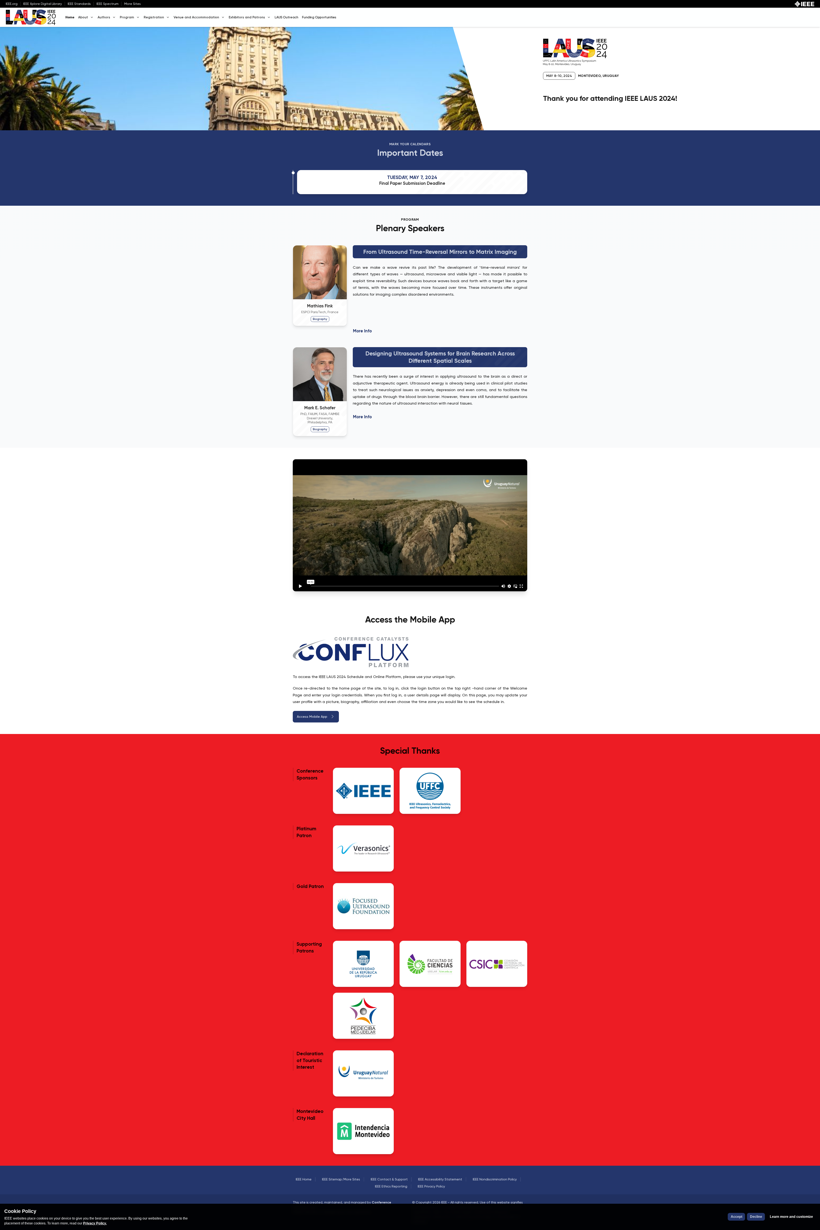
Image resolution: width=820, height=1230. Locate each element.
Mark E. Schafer (319, 407)
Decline (756, 1216)
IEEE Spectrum (108, 4)
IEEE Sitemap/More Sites (341, 1179)
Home (69, 17)
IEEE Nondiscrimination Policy (495, 1179)
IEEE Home (304, 1179)
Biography (320, 319)
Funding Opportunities (319, 17)
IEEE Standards (79, 4)
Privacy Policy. (95, 1223)
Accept (736, 1216)
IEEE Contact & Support (389, 1179)
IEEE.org (12, 4)
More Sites (132, 4)
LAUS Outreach (286, 17)
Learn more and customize (791, 1216)
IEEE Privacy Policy (431, 1186)
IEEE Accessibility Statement (440, 1179)
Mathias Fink (320, 305)
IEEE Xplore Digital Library (42, 4)
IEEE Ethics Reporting (391, 1186)
